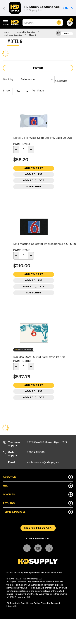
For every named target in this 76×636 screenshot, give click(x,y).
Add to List (34, 174)
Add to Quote (33, 180)
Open (68, 8)
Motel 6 (32, 35)
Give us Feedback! (38, 527)
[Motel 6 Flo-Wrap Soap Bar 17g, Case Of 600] (34, 121)
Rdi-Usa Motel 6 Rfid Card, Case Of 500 (39, 357)
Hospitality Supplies (25, 32)
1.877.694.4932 (35, 442)
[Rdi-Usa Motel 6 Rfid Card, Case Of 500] (34, 333)
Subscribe (34, 186)
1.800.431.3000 (36, 452)
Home (6, 32)
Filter (38, 68)
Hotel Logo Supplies (12, 35)
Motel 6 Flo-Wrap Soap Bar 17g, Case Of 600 (42, 137)
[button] (59, 22)
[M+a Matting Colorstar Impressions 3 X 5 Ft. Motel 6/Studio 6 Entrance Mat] (34, 227)
